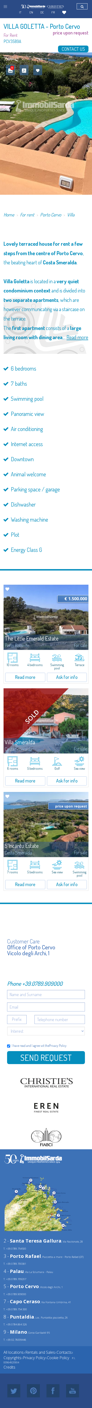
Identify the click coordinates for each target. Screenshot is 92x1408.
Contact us (73, 49)
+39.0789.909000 (42, 983)
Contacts (64, 1352)
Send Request (46, 1057)
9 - (15, 1332)
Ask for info (67, 677)
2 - (33, 1241)
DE (42, 12)
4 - (14, 1271)
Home (9, 214)
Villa (71, 214)
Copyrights (12, 1357)
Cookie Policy (58, 1357)
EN (31, 12)
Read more (77, 337)
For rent (27, 214)
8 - (19, 1317)
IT (20, 12)
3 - (22, 1256)
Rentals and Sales (40, 1352)
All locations (14, 1352)
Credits (9, 1367)
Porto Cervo (50, 214)
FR (53, 12)
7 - (22, 1301)
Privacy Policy (58, 1046)
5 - (21, 1286)
